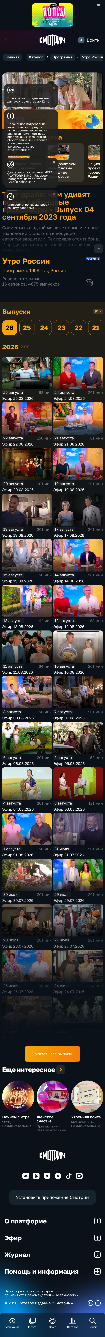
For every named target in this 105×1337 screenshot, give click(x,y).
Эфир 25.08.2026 (17, 398)
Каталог (36, 57)
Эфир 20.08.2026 (18, 489)
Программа (62, 57)
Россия (58, 270)
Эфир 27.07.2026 (68, 946)
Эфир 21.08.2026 (68, 444)
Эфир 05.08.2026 (69, 763)
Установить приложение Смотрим (52, 1197)
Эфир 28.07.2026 (17, 946)
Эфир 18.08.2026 (17, 535)
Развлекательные (21, 278)
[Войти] (81, 40)
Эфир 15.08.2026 (17, 581)
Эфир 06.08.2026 (18, 763)
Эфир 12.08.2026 (68, 626)
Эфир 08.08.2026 (18, 718)
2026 (25, 347)
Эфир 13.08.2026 (17, 626)
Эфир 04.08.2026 (18, 809)
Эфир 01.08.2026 (17, 855)
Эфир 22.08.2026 (17, 444)
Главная (12, 57)
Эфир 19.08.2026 (68, 489)
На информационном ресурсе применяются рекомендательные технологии (41, 1293)
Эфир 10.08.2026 (68, 672)
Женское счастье (45, 1119)
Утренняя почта (86, 1117)
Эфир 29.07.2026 (68, 900)
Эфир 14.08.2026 (68, 581)
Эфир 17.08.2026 (68, 535)
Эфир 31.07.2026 (68, 855)
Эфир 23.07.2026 (17, 1037)
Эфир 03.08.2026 (69, 809)
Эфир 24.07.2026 (68, 991)
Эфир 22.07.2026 (68, 1037)
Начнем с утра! (16, 1117)
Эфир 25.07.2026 (17, 991)
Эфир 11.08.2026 (17, 672)
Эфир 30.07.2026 (17, 900)
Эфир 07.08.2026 (69, 718)
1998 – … (38, 270)
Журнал (17, 1254)
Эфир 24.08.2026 (69, 398)
